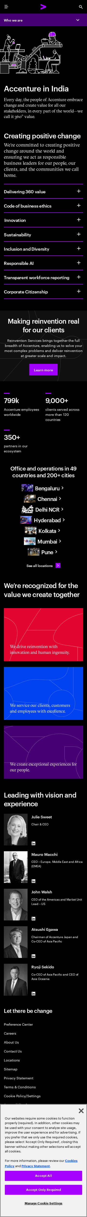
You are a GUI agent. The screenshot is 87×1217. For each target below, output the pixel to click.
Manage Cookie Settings (44, 1203)
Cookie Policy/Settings (22, 1095)
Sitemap (10, 1068)
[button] (43, 369)
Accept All (43, 1175)
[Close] (81, 1110)
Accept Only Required (43, 1189)
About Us (11, 1042)
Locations (12, 1059)
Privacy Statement (18, 1077)
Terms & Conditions (20, 1086)
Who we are (13, 20)
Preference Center (18, 1024)
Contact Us (13, 1050)
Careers (10, 1033)
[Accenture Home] (43, 7)
